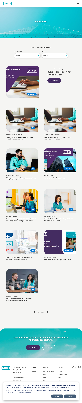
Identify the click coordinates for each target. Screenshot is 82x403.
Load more (41, 312)
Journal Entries (17, 372)
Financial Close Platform (19, 367)
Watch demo (33, 347)
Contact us (49, 347)
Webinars (45, 374)
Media (60, 377)
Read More (54, 80)
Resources (45, 367)
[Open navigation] (77, 4)
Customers (34, 367)
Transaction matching (18, 377)
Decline (70, 396)
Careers (60, 371)
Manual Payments (17, 380)
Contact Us (61, 380)
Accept (57, 396)
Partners (33, 371)
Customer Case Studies (48, 371)
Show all (18, 55)
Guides (44, 377)
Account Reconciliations (19, 375)
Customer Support (63, 374)
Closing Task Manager (18, 370)
